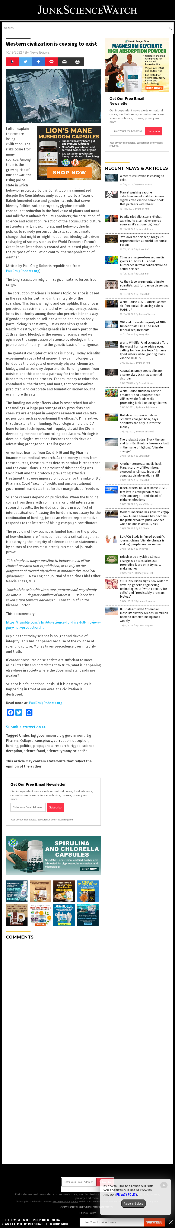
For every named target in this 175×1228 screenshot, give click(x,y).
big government (72, 735)
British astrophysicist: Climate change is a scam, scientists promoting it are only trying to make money (140, 562)
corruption (62, 741)
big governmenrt (44, 735)
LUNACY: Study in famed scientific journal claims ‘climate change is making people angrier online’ (142, 540)
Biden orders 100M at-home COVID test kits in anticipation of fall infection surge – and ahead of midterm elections (143, 494)
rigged (75, 746)
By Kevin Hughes (144, 625)
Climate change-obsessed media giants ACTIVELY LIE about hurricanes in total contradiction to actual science (143, 263)
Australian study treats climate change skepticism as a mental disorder (141, 374)
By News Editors (143, 184)
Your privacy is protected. (23, 819)
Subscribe (154, 1222)
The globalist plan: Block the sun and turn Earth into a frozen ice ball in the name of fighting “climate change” (144, 445)
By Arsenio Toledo (145, 314)
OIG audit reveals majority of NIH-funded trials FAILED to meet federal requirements (143, 326)
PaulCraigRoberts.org (22, 271)
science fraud (34, 751)
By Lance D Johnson (146, 407)
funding (12, 746)
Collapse (27, 741)
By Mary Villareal (145, 431)
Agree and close (133, 1203)
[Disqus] (53, 996)
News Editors (40, 52)
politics (25, 746)
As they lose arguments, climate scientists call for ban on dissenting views (144, 285)
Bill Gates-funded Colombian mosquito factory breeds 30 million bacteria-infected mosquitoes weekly (144, 615)
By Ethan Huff (142, 208)
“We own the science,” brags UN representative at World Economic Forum (143, 241)
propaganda (43, 746)
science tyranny (59, 751)
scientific (80, 751)
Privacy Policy (87, 1213)
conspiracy (43, 741)
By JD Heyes (142, 548)
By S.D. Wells (142, 528)
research (61, 746)
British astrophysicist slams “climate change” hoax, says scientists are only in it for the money (140, 421)
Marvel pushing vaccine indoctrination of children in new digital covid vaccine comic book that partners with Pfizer (142, 198)
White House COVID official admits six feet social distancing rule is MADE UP (143, 306)
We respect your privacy (65, 1201)
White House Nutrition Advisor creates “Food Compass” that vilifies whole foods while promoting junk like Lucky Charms (143, 397)
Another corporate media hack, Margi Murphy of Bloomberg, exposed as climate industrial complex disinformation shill (141, 469)
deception (80, 741)
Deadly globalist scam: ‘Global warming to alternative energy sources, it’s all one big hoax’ (141, 220)
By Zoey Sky (142, 334)
